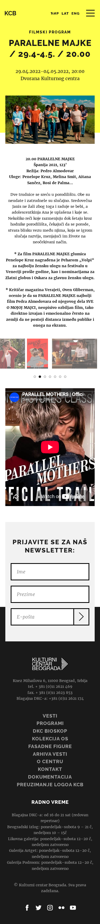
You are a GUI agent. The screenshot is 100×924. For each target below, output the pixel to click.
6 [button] (60, 376)
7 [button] (65, 376)
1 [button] (35, 376)
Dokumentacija (50, 777)
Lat (65, 13)
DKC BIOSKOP (50, 731)
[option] (37, 354)
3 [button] (45, 376)
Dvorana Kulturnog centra (50, 78)
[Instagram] (50, 908)
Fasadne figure (50, 746)
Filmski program (50, 32)
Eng (75, 13)
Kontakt (50, 769)
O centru (50, 761)
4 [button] (50, 376)
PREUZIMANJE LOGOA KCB (50, 784)
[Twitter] (38, 908)
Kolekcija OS (50, 738)
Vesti (50, 716)
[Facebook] (27, 908)
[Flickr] (61, 908)
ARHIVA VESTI (50, 754)
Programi (50, 723)
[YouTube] (73, 908)
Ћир (55, 13)
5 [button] (55, 376)
